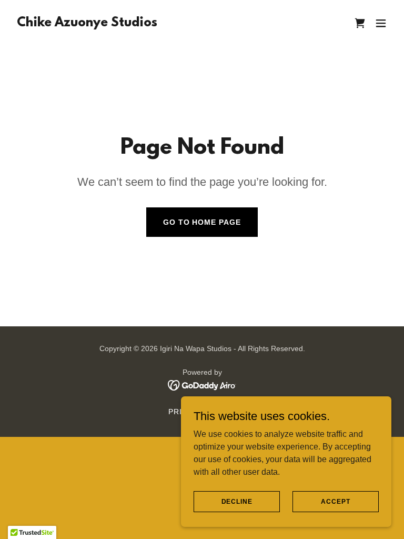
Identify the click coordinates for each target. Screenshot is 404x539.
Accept (335, 501)
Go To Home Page (202, 222)
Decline (236, 501)
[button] (380, 23)
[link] (87, 23)
